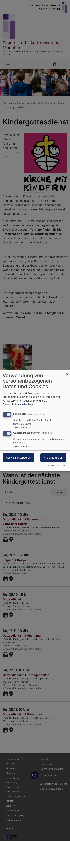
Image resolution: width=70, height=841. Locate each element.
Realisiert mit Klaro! (57, 465)
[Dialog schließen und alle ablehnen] (67, 372)
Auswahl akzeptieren (18, 457)
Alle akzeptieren (53, 457)
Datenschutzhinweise (15, 404)
